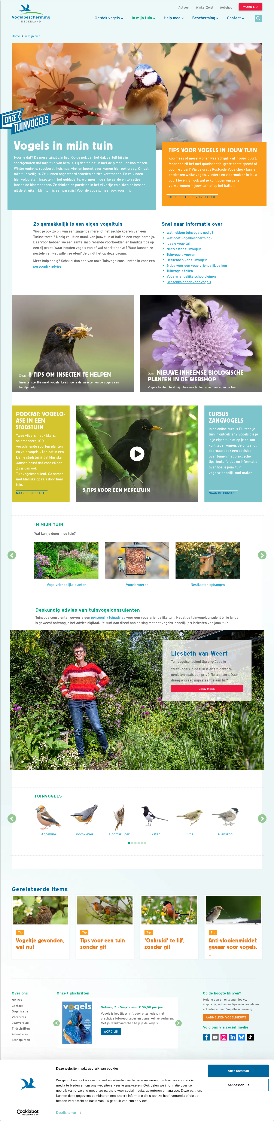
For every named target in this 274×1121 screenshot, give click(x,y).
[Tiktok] (250, 1037)
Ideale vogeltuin (179, 243)
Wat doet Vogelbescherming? (189, 238)
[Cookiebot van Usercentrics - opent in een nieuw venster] (27, 1112)
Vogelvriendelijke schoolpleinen (191, 276)
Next (262, 555)
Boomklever (84, 834)
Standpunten (21, 1040)
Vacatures (19, 1017)
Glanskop (225, 834)
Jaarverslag (20, 1022)
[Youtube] (215, 1037)
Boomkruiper (119, 834)
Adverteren (20, 1034)
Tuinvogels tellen (180, 271)
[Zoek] (258, 18)
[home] (31, 13)
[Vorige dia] (56, 1036)
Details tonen (66, 1112)
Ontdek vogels (107, 18)
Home (16, 36)
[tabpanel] (48, 820)
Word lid (111, 1031)
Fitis (190, 834)
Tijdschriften (21, 1028)
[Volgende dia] (178, 1036)
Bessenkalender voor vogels (189, 282)
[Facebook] (206, 1037)
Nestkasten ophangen (208, 585)
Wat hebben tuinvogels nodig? (190, 233)
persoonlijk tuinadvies (108, 618)
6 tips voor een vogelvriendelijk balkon (197, 266)
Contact (234, 18)
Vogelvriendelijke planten (66, 585)
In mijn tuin (142, 18)
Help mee (172, 18)
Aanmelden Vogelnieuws (226, 1017)
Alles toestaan (238, 1071)
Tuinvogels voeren (181, 255)
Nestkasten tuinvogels (184, 249)
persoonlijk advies (47, 266)
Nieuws (17, 1000)
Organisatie (20, 1011)
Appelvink (49, 834)
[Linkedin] (232, 1037)
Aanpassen (236, 1085)
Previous (11, 555)
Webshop (226, 7)
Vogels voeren (137, 585)
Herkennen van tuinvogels (187, 260)
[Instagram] (223, 1037)
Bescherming (203, 18)
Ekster (155, 834)
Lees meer (207, 688)
